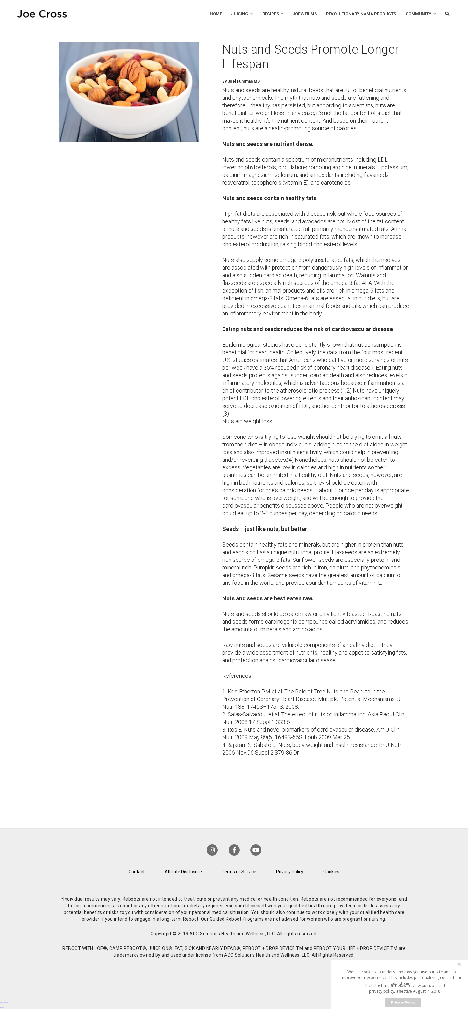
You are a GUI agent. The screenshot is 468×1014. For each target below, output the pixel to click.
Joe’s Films (305, 13)
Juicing (239, 13)
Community (418, 13)
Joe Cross (42, 14)
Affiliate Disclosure (183, 871)
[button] (401, 977)
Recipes (270, 13)
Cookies (331, 871)
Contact (137, 871)
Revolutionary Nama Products (361, 13)
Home (216, 13)
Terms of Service (239, 871)
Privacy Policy (289, 871)
